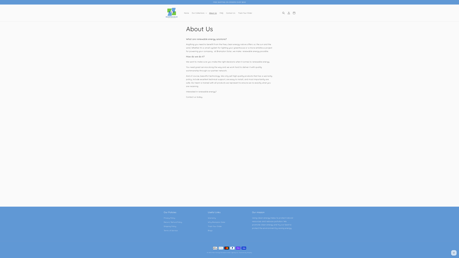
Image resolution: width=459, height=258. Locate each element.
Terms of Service (171, 230)
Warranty (212, 218)
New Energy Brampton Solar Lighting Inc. (225, 252)
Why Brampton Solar (216, 222)
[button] (199, 13)
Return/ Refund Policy (173, 222)
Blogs (210, 230)
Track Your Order (215, 226)
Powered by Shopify (245, 252)
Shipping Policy (170, 226)
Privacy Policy (169, 218)
